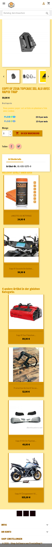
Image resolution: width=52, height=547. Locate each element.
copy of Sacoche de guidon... (21, 268)
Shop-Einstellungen (11, 538)
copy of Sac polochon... (26, 335)
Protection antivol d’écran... (26, 388)
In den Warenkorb (27, 133)
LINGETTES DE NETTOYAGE (21, 215)
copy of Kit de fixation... (26, 441)
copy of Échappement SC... (26, 493)
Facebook (19, 513)
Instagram (32, 513)
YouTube (26, 513)
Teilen (11, 146)
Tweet (18, 146)
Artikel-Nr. (11, 166)
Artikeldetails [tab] (14, 159)
